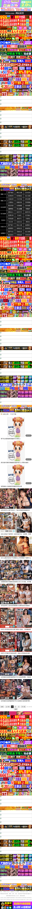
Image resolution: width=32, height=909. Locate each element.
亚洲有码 (10, 195)
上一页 (7, 706)
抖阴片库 (3, 226)
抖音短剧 (10, 218)
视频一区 (3, 194)
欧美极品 (19, 195)
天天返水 (27, 215)
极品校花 (10, 235)
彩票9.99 (10, 215)
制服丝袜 (19, 202)
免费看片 (3, 233)
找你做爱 (27, 205)
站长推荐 (3, 207)
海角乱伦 (19, 228)
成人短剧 (27, 231)
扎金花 (19, 215)
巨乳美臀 (27, 199)
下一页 (23, 706)
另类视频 (27, 202)
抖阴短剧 (19, 235)
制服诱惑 (27, 228)
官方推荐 (3, 213)
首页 (2, 706)
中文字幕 (19, 199)
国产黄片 (10, 225)
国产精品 (10, 192)
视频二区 (3, 200)
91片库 (11, 222)
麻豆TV (19, 218)
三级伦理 (10, 199)
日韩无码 (27, 235)
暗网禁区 (10, 228)
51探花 (28, 218)
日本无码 (27, 192)
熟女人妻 (19, 225)
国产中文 (10, 231)
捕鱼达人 (10, 212)
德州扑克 (27, 212)
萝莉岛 (28, 222)
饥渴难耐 (19, 205)
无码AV (3, 220)
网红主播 (19, 192)
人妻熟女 (10, 202)
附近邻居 (10, 205)
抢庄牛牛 (19, 212)
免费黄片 (27, 225)
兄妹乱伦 (19, 231)
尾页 (16, 709)
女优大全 (19, 222)
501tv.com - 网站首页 (14, 13)
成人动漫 (27, 195)
